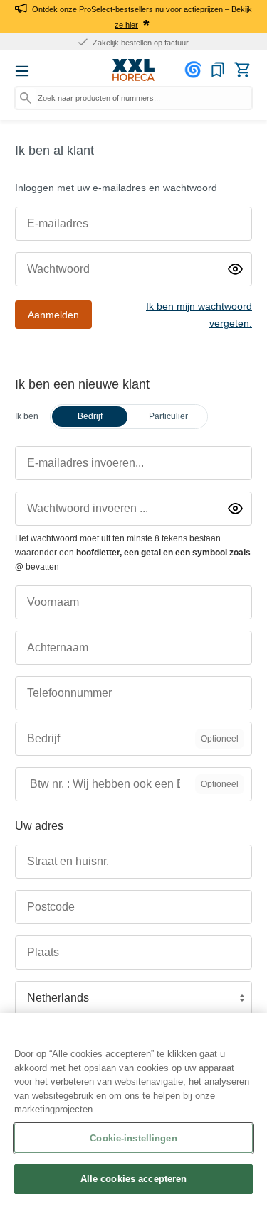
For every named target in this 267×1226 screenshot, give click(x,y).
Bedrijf (90, 416)
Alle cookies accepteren (133, 1178)
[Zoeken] (26, 98)
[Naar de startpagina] (133, 70)
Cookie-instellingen (133, 1138)
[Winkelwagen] (242, 69)
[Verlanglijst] (218, 69)
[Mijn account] (195, 69)
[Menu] (22, 71)
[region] (133, 1119)
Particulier (168, 416)
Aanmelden (53, 314)
